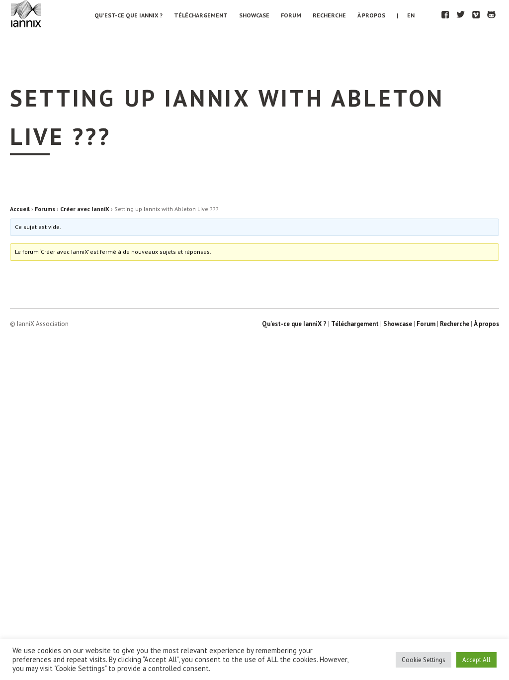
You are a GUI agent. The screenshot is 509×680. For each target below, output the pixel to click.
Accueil (20, 209)
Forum (291, 15)
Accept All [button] (476, 660)
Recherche (329, 15)
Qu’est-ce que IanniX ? (128, 15)
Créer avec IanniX (84, 209)
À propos (371, 15)
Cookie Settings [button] (423, 660)
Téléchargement (201, 15)
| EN (406, 15)
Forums (45, 209)
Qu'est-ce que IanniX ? (294, 324)
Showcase (254, 15)
